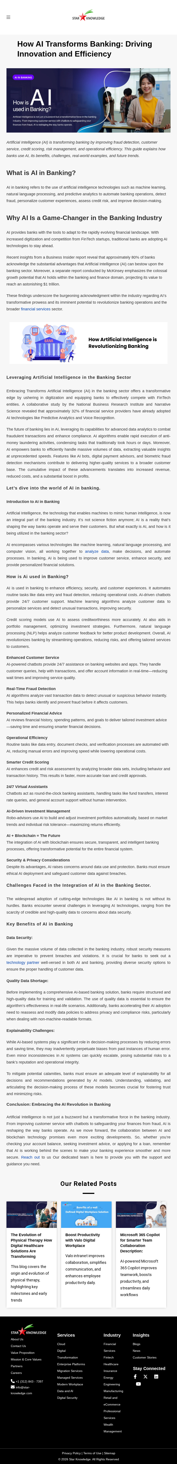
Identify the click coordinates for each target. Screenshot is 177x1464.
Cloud (61, 1344)
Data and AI (65, 1391)
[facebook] (137, 1377)
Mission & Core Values (26, 1359)
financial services (36, 309)
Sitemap (109, 1453)
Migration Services (69, 1371)
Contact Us (18, 1346)
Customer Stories (144, 1357)
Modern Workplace (70, 1384)
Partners (16, 1366)
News (136, 1350)
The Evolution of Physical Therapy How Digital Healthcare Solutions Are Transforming (31, 1246)
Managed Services (70, 1377)
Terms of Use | (93, 1453)
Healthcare (111, 1364)
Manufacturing (113, 1391)
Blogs (136, 1344)
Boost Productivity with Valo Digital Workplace (82, 1240)
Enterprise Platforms (71, 1364)
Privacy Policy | (72, 1453)
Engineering (112, 1384)
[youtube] (138, 1384)
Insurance (110, 1371)
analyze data (97, 551)
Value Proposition (23, 1352)
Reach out (30, 1157)
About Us (17, 1339)
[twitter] (147, 1377)
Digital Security (67, 1397)
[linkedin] (158, 1377)
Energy (108, 1377)
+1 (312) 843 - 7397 (29, 1381)
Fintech (109, 1357)
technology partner (22, 962)
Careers (16, 1373)
